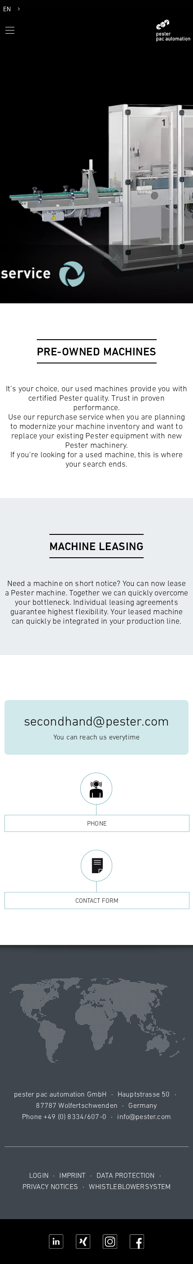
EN (7, 9)
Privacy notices (50, 1186)
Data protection (125, 1175)
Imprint (72, 1175)
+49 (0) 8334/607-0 (75, 1116)
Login (38, 1175)
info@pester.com (144, 1116)
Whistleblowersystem (130, 1186)
